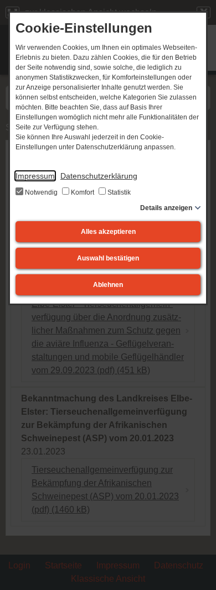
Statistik (118, 192)
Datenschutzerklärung (98, 175)
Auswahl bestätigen (108, 258)
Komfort (82, 192)
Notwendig (41, 192)
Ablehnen (108, 285)
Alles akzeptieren (108, 232)
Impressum (35, 175)
